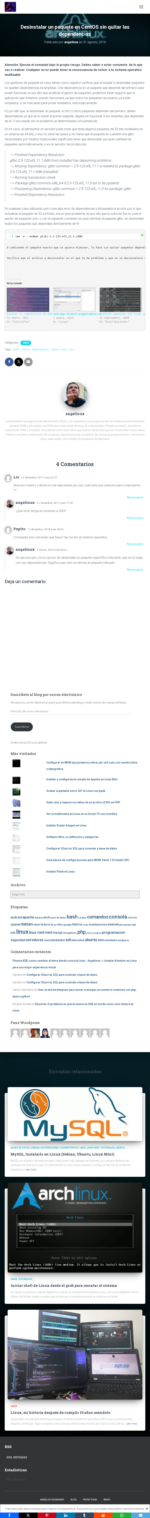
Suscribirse (22, 726)
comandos (97, 917)
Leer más (30, 1169)
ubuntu (91, 939)
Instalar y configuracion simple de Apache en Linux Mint (81, 779)
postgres (96, 933)
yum (71, 349)
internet (113, 924)
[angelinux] (75, 394)
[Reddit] (103, 1515)
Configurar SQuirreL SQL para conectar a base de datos (81, 848)
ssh (68, 940)
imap (85, 925)
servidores (35, 940)
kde (13, 932)
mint (49, 932)
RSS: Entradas (17, 1457)
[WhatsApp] (121, 1515)
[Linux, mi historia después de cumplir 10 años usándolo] (75, 1354)
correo (132, 917)
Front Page (90, 1499)
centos (25, 349)
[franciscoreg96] (15, 1033)
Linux (26, 343)
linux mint (37, 932)
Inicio (107, 1499)
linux (64, 349)
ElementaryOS (69, 1147)
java (121, 924)
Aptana (39, 917)
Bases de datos (20, 1147)
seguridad (18, 940)
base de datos (58, 917)
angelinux (25, 502)
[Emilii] (55, 1033)
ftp (52, 924)
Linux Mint (93, 1147)
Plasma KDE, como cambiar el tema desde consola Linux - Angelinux (56, 960)
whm (101, 940)
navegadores (69, 933)
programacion (113, 932)
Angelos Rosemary (52, 1499)
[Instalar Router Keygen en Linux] (74, 300)
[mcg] (35, 1033)
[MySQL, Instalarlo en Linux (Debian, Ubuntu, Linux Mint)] (75, 1113)
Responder (136, 497)
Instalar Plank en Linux (60, 871)
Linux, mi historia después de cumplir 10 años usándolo (60, 1412)
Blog (74, 1499)
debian (27, 924)
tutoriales (78, 940)
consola (118, 917)
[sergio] (75, 1033)
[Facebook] (9, 1515)
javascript (130, 924)
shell (47, 940)
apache (28, 917)
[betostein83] (25, 1033)
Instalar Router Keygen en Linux (77, 314)
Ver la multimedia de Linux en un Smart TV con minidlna (81, 813)
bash (16, 349)
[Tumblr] (84, 1515)
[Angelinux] (12, 7)
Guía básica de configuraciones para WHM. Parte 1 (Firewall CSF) (87, 860)
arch (46, 917)
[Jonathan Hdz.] (65, 1033)
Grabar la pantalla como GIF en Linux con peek (75, 790)
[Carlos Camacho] (85, 1033)
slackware (57, 940)
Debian (35, 1147)
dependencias (40, 349)
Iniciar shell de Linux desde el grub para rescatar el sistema (64, 1285)
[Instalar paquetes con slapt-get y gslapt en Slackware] (120, 300)
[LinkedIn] (65, 1515)
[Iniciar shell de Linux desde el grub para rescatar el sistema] (75, 1227)
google (67, 924)
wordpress (123, 940)
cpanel (15, 924)
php (81, 932)
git (55, 925)
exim (36, 924)
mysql (57, 932)
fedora (55, 349)
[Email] (140, 1515)
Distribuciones (50, 1147)
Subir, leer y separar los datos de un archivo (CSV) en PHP (83, 802)
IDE (81, 924)
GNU (60, 924)
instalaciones (98, 924)
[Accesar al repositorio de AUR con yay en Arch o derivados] (28, 300)
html (75, 924)
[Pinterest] (47, 1515)
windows (111, 940)
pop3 (89, 933)
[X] (28, 1515)
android (16, 917)
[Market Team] (95, 1033)
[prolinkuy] (105, 1033)
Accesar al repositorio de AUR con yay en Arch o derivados (51, 313)
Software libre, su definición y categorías (72, 837)
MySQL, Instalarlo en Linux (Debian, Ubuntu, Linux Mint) (62, 1154)
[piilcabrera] (45, 1033)
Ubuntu (120, 1147)
